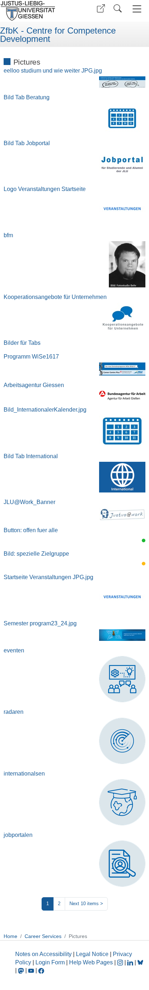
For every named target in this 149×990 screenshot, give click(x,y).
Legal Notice (92, 954)
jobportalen (18, 835)
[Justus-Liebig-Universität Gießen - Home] (36, 11)
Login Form (50, 962)
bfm (8, 235)
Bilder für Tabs (22, 343)
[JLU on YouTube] (31, 970)
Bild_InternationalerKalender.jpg (45, 410)
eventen (14, 650)
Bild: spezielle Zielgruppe (36, 554)
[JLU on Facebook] (41, 970)
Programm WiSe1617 (31, 356)
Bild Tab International (31, 456)
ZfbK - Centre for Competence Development (58, 35)
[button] (101, 8)
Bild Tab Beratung (27, 97)
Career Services (43, 936)
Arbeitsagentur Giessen (34, 385)
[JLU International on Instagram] (120, 962)
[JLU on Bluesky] (140, 962)
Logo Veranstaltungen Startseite (45, 189)
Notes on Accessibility (44, 954)
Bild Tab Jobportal (27, 143)
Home (10, 936)
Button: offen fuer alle (31, 530)
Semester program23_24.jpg (40, 623)
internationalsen (24, 773)
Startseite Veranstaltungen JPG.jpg (48, 577)
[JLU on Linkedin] (131, 962)
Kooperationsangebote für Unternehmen (55, 297)
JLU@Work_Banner (29, 502)
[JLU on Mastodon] (21, 970)
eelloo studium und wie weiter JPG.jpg (53, 71)
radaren (14, 712)
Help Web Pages (91, 962)
